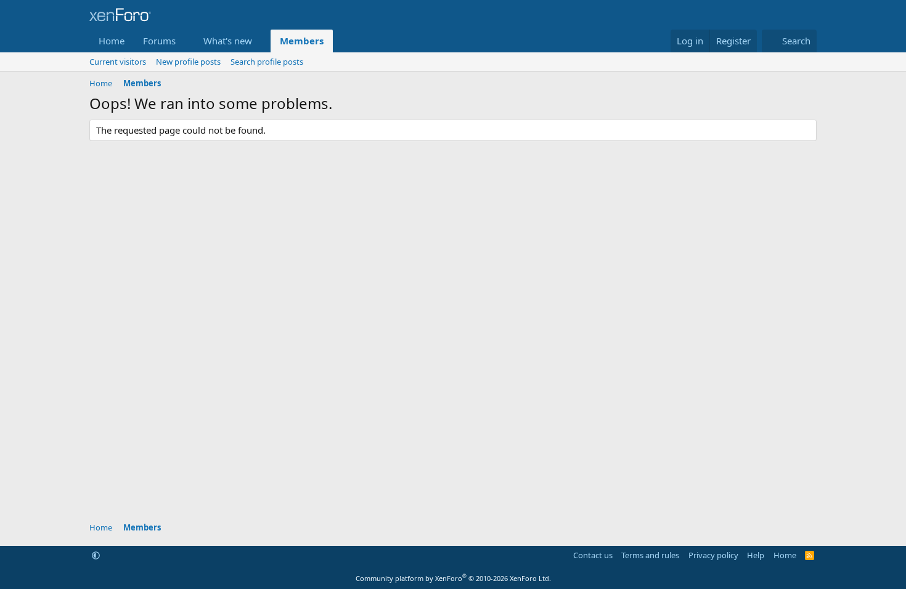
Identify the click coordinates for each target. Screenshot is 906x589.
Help (755, 555)
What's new (227, 41)
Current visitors (117, 61)
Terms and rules (650, 555)
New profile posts (188, 61)
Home (111, 41)
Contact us (593, 555)
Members (302, 41)
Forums (159, 41)
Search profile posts (267, 61)
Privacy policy (713, 555)
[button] (185, 41)
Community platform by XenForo (453, 578)
